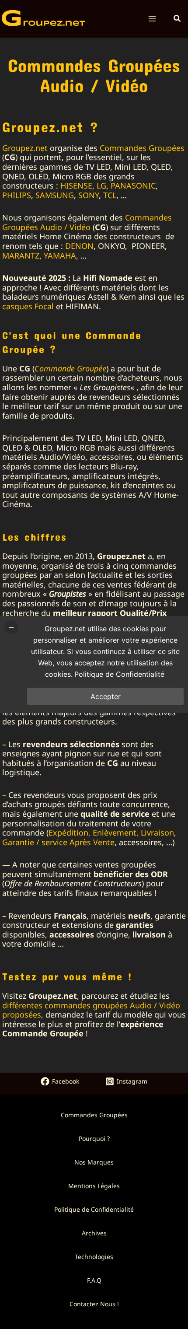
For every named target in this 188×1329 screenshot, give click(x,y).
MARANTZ (20, 255)
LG (101, 185)
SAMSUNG (54, 195)
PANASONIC (133, 185)
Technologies (94, 1256)
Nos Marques (94, 1162)
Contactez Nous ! (94, 1304)
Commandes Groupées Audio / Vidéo (87, 222)
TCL (109, 195)
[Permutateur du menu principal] (152, 19)
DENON (79, 246)
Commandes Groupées (142, 148)
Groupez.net (25, 148)
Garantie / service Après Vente (58, 842)
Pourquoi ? (94, 1138)
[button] (177, 18)
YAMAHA (60, 255)
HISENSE (76, 185)
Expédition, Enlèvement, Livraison (111, 832)
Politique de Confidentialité (94, 1209)
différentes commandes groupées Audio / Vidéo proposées (91, 1010)
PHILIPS (16, 195)
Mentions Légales (94, 1186)
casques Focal (28, 306)
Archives (94, 1233)
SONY (88, 195)
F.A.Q (94, 1280)
